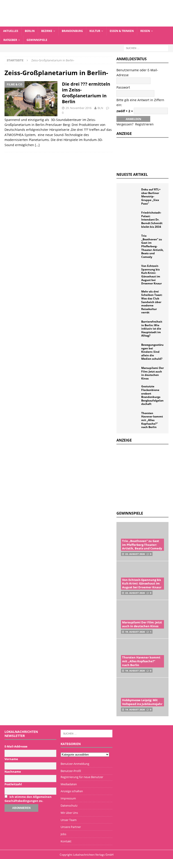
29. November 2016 (78, 108)
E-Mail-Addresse (16, 746)
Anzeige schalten (72, 791)
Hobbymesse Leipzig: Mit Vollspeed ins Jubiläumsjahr (142, 702)
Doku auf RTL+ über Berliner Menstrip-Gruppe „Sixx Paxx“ (151, 196)
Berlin (30, 31)
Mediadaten (69, 784)
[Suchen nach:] (145, 48)
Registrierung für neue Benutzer (82, 777)
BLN (100, 108)
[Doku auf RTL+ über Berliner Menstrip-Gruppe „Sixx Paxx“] (130, 194)
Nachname (13, 772)
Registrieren (144, 124)
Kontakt (66, 841)
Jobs (63, 834)
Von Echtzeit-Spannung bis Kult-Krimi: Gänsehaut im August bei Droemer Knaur (151, 274)
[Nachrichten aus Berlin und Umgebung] (86, 24)
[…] (37, 145)
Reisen (145, 31)
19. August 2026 (135, 631)
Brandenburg (72, 31)
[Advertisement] (144, 477)
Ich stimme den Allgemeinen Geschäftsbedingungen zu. (28, 799)
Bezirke (46, 31)
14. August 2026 (135, 709)
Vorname (11, 759)
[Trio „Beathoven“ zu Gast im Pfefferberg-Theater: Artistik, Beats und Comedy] (130, 241)
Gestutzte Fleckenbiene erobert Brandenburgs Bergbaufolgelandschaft (152, 395)
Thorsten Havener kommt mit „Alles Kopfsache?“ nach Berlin (152, 420)
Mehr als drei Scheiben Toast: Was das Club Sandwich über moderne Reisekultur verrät (151, 302)
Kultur (94, 31)
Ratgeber (10, 40)
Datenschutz (69, 805)
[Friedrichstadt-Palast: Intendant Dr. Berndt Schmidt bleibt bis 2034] (130, 217)
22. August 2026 (135, 554)
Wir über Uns (69, 813)
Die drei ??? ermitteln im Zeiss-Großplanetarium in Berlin (86, 93)
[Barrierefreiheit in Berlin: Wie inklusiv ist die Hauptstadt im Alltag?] (130, 326)
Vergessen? (124, 124)
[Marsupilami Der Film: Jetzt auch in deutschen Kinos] (130, 373)
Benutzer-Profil (71, 771)
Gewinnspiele (37, 40)
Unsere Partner (71, 827)
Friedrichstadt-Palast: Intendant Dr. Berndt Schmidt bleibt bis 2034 (151, 219)
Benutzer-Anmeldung (75, 764)
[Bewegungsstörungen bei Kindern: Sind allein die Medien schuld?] (130, 350)
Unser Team (69, 820)
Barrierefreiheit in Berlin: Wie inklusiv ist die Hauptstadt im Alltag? (151, 328)
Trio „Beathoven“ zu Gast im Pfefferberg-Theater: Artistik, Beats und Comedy (152, 246)
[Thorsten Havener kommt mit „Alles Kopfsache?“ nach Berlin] (130, 418)
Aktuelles (10, 31)
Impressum (68, 798)
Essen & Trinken (122, 31)
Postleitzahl (13, 784)
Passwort (123, 87)
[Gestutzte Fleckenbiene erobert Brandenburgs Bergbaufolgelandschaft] (130, 391)
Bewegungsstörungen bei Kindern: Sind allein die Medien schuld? (152, 352)
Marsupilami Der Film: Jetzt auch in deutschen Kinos (152, 373)
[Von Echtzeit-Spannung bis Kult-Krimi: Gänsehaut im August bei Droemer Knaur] (130, 271)
